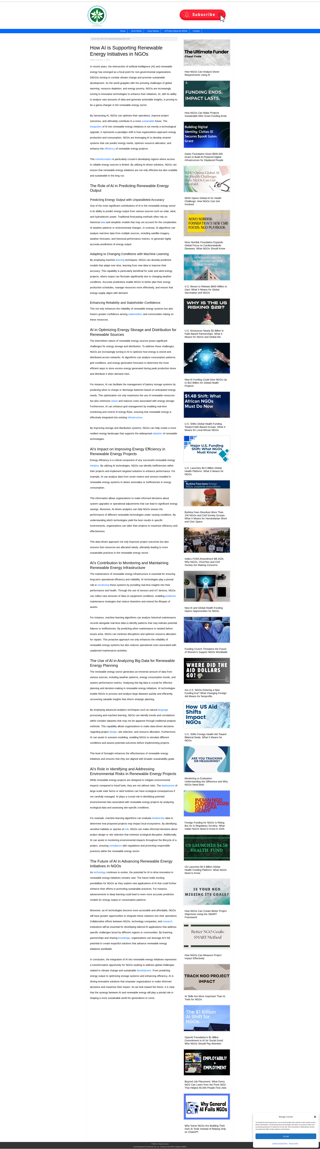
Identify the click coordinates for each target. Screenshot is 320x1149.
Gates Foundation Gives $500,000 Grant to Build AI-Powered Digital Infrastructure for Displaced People (204, 157)
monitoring (103, 585)
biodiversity (158, 818)
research (167, 921)
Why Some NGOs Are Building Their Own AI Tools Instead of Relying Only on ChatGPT (205, 1128)
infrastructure (135, 417)
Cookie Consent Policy (280, 1143)
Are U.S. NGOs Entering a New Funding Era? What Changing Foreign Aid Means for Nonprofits (205, 693)
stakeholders (135, 314)
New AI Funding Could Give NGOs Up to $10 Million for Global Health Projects (206, 382)
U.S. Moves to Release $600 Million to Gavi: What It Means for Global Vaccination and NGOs (206, 289)
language (163, 709)
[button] (315, 1117)
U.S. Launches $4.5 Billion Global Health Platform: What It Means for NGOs (204, 471)
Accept (286, 1136)
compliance (115, 845)
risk (127, 829)
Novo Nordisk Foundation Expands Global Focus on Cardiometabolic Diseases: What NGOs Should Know (205, 245)
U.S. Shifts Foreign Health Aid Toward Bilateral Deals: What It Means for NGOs (205, 737)
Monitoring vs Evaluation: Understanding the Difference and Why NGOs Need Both (206, 781)
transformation (103, 159)
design (113, 731)
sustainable (148, 121)
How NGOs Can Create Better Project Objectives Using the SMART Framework (206, 914)
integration (96, 126)
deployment (168, 785)
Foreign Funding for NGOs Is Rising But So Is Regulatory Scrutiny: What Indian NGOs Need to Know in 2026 (205, 825)
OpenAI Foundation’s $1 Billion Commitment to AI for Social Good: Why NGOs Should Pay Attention (204, 1040)
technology (100, 872)
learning (120, 260)
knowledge (124, 938)
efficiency (109, 148)
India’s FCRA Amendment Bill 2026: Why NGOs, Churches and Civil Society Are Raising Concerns (204, 561)
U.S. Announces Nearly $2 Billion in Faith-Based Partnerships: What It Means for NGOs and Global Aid (204, 333)
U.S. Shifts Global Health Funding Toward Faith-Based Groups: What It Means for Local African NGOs (205, 426)
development (144, 970)
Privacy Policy (293, 1143)
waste (114, 401)
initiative (94, 465)
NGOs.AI (112, 16)
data (102, 222)
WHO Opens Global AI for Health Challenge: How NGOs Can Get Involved (203, 201)
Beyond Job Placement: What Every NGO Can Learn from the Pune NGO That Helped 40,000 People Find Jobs (205, 1084)
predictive (170, 596)
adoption (157, 433)
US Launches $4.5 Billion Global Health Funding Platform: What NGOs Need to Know (206, 869)
